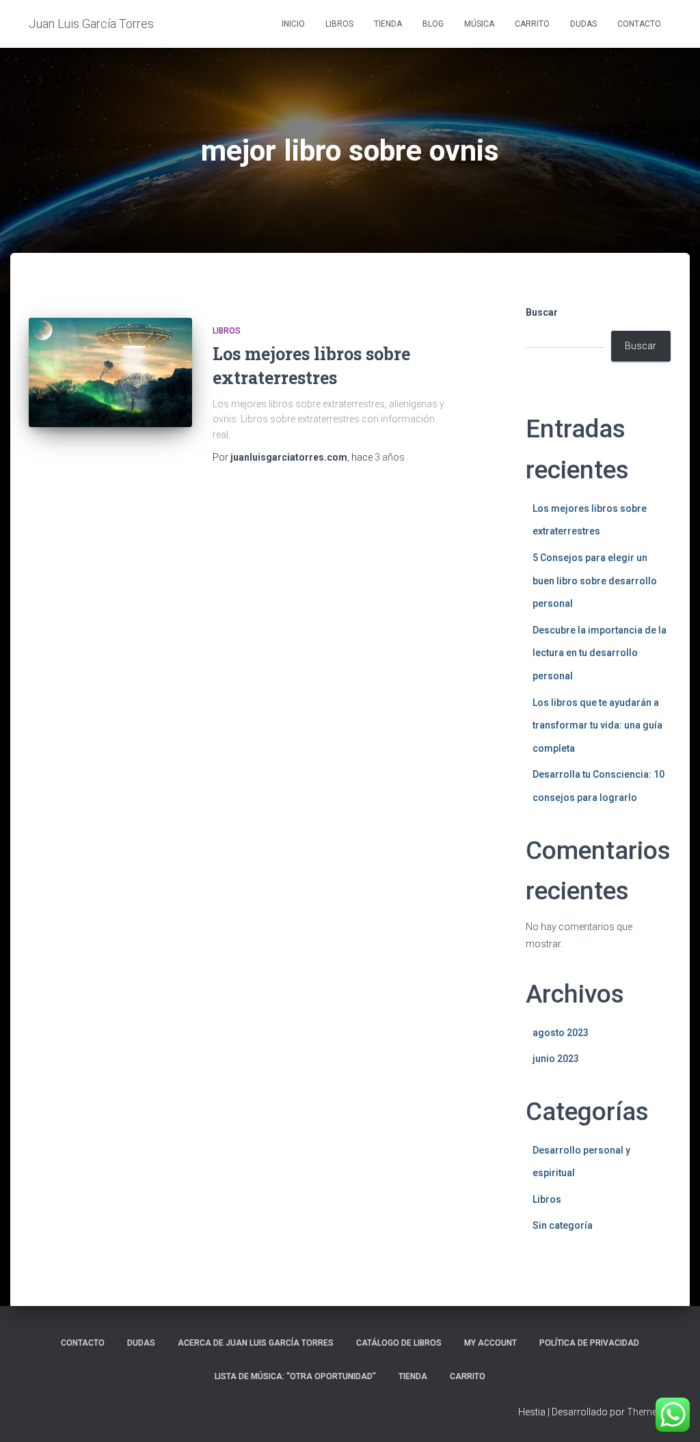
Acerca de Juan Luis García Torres (256, 1343)
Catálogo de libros (399, 1343)
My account (490, 1343)
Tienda (388, 24)
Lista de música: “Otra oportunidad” (295, 1376)
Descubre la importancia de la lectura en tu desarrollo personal (600, 653)
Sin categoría (563, 1225)
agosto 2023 (561, 1032)
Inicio (293, 24)
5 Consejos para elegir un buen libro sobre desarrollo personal (595, 580)
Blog (433, 24)
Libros (339, 24)
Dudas (583, 24)
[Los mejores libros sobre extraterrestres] (110, 372)
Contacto (639, 24)
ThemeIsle (649, 1411)
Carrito (532, 24)
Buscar (542, 312)
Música (479, 24)
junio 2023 (556, 1058)
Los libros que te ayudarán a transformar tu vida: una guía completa (597, 725)
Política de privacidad (589, 1343)
